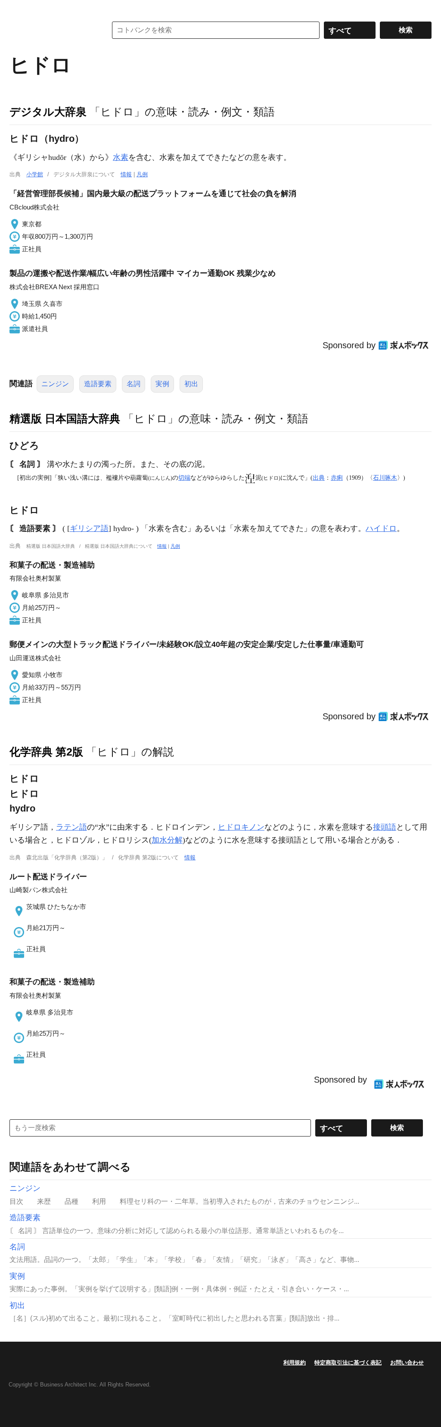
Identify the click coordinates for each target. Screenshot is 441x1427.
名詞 (133, 383)
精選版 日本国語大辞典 (64, 418)
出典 (319, 477)
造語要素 (98, 383)
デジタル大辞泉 (48, 112)
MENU (18, 8)
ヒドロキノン (241, 827)
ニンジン (55, 383)
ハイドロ (381, 528)
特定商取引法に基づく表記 (348, 1362)
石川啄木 (385, 477)
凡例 (142, 174)
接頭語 (384, 827)
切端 (184, 477)
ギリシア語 (89, 528)
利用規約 (294, 1362)
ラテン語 (71, 827)
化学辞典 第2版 (46, 752)
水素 (120, 157)
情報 (126, 174)
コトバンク (52, 30)
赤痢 (337, 477)
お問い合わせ (407, 1362)
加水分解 (167, 840)
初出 (191, 383)
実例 (162, 383)
